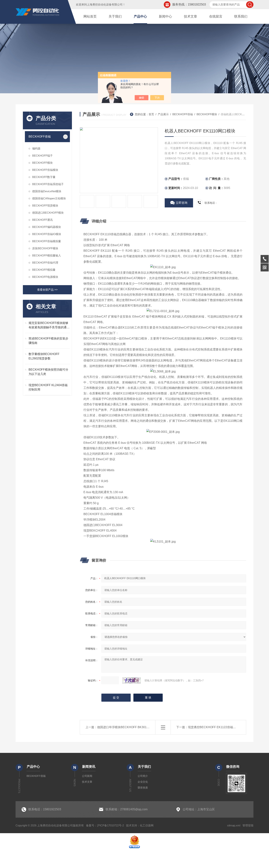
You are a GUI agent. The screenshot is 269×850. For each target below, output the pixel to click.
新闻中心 (165, 16)
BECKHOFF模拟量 (43, 269)
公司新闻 (87, 775)
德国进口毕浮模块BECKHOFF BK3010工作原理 (128, 727)
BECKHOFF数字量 (43, 177)
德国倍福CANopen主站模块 (49, 198)
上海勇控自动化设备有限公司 (105, 4)
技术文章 (190, 16)
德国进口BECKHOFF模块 (48, 212)
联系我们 (240, 16)
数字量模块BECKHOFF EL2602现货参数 (44, 356)
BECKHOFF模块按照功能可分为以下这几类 (48, 372)
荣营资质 (143, 787)
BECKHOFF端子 (42, 155)
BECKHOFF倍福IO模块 (46, 234)
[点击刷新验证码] (131, 680)
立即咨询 (181, 202)
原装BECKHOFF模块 (45, 248)
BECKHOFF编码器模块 (46, 226)
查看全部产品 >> (47, 289)
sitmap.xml (233, 825)
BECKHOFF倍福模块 (45, 169)
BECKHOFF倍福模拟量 (46, 241)
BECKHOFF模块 (42, 162)
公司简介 (143, 775)
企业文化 (143, 781)
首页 (151, 114)
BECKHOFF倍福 (40, 136)
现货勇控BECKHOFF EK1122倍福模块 (213, 727)
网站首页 (90, 16)
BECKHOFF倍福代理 (45, 262)
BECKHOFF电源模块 (45, 276)
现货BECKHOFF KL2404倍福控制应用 (48, 387)
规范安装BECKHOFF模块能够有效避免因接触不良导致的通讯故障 (49, 325)
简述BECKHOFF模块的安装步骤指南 (48, 340)
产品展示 (163, 114)
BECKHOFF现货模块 (45, 205)
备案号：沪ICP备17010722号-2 (105, 825)
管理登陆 (247, 825)
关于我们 (115, 16)
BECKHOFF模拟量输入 (46, 255)
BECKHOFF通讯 (42, 219)
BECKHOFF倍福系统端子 (48, 184)
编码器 (36, 148)
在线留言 (215, 16)
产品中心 (140, 16)
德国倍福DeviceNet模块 (46, 191)
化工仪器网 (147, 825)
